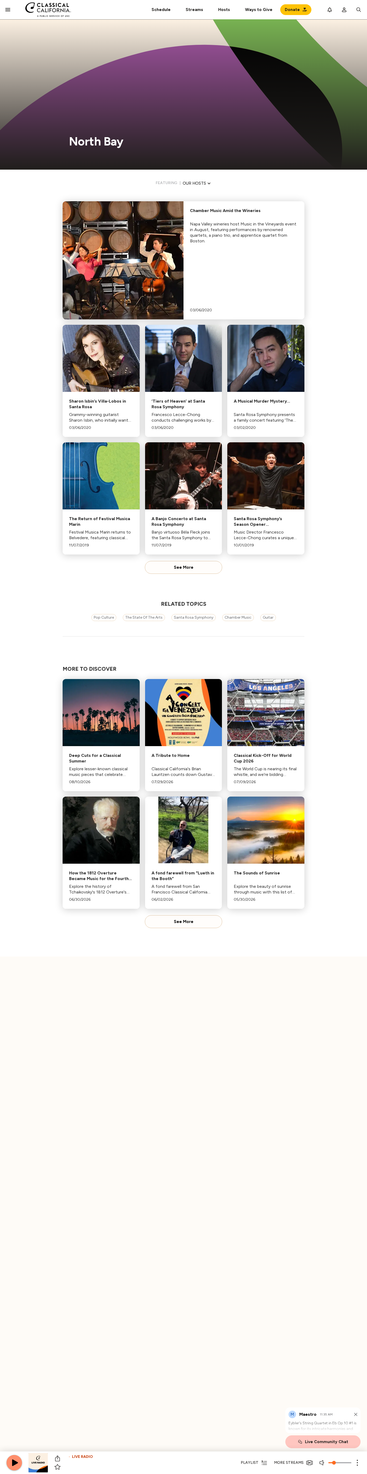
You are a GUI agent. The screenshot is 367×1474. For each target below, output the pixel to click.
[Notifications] (330, 10)
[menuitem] (194, 9)
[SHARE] (57, 1458)
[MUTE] (322, 1463)
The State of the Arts (144, 617)
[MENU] (7, 9)
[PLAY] (14, 1463)
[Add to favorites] (57, 1467)
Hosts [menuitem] (224, 9)
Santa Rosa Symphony (193, 617)
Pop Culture (104, 617)
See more (183, 567)
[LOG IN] (344, 10)
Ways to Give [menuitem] (258, 9)
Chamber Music (238, 617)
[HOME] (48, 9)
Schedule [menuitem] (161, 9)
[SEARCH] (359, 10)
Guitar (268, 617)
